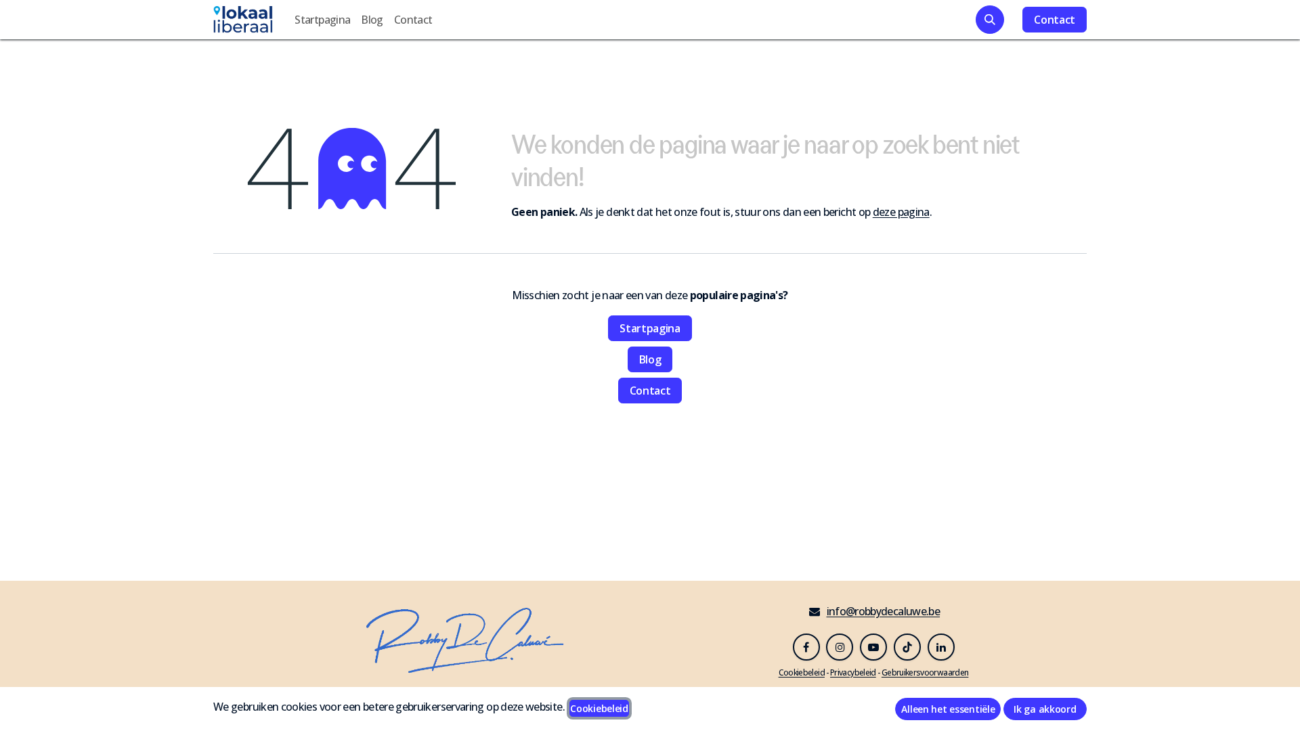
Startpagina (650, 328)
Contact (1054, 19)
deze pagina (901, 211)
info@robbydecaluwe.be (883, 611)
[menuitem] (322, 19)
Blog (650, 359)
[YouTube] (873, 647)
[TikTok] (907, 647)
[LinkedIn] (941, 647)
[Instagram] (839, 647)
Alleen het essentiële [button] (948, 709)
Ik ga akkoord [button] (1045, 709)
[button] (990, 19)
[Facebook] (806, 647)
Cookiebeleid (599, 708)
